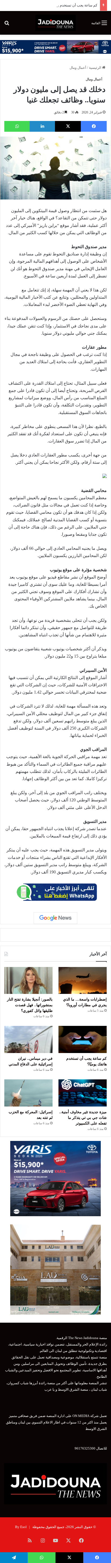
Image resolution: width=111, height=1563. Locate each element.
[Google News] (55, 918)
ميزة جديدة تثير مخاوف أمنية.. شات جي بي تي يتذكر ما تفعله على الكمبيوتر (83, 1117)
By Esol (21, 1527)
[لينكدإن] (42, 126)
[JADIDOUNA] (55, 23)
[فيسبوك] (94, 126)
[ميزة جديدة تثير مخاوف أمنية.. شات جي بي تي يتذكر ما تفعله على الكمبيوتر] (82, 1093)
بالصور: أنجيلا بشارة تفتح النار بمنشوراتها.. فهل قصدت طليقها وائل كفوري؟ (30, 1005)
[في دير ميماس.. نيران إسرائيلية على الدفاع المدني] (28, 1039)
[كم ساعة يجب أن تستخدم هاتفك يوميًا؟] (82, 1039)
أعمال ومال (78, 68)
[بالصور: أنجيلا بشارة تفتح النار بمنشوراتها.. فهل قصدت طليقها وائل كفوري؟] (28, 980)
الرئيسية (95, 68)
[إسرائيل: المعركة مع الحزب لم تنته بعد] (28, 1093)
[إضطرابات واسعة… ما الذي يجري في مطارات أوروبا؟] (82, 980)
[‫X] (68, 126)
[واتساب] (17, 126)
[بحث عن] (6, 25)
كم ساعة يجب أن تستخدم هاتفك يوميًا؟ (68, 5)
